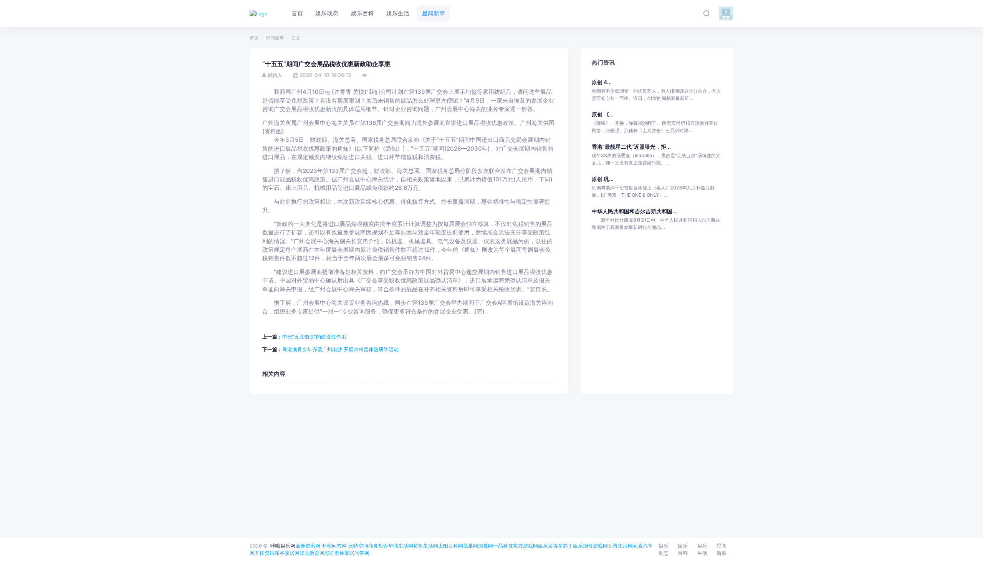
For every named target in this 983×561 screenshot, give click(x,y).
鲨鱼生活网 (425, 546)
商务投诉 (378, 546)
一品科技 (503, 546)
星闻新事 (275, 38)
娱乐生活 (702, 549)
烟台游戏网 (595, 546)
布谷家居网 (287, 553)
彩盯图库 (334, 553)
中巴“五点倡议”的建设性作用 (314, 337)
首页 (254, 38)
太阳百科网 (450, 546)
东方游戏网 (525, 546)
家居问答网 (356, 553)
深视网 (485, 546)
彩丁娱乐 (573, 546)
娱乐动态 (664, 549)
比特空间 (358, 546)
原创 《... (603, 114)
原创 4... (602, 82)
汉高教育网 (312, 553)
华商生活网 (400, 546)
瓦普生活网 (620, 546)
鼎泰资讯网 (307, 546)
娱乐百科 (683, 549)
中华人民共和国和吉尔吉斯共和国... (634, 211)
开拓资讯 (265, 553)
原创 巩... (603, 179)
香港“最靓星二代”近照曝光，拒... (631, 146)
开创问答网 (334, 546)
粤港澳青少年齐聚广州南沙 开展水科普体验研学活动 (340, 349)
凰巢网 (470, 546)
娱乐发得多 (550, 546)
